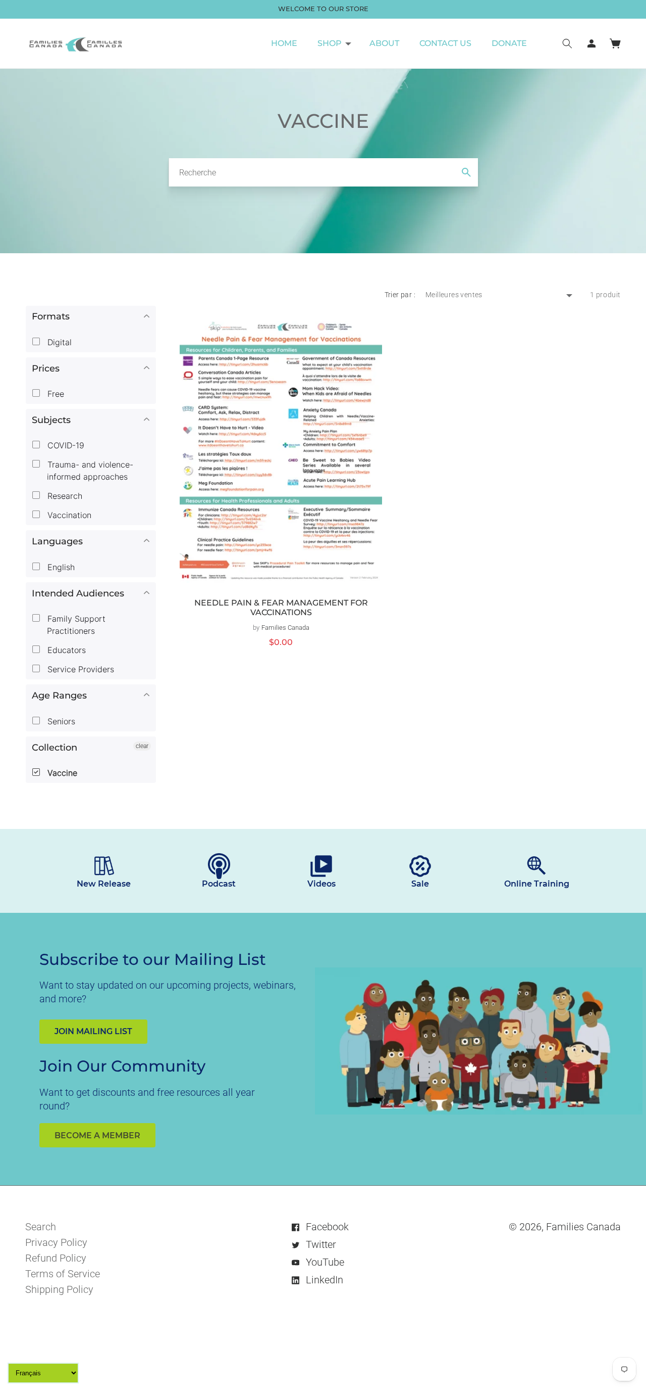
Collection (54, 747)
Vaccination (68, 515)
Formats (51, 316)
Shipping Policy (59, 1289)
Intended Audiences (78, 593)
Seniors (60, 721)
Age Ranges (59, 695)
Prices (46, 368)
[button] (333, 43)
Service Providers (79, 669)
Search (40, 1227)
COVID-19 (64, 445)
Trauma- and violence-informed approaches (89, 470)
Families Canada (583, 1227)
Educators (65, 650)
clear (142, 746)
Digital (58, 342)
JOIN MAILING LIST (93, 1031)
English (60, 567)
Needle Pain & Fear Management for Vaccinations (281, 608)
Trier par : (400, 295)
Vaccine (61, 773)
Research (63, 496)
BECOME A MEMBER (97, 1135)
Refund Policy (55, 1258)
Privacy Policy (56, 1242)
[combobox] (323, 172)
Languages (57, 541)
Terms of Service (62, 1274)
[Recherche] (466, 172)
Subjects (51, 420)
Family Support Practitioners (75, 625)
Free (54, 394)
